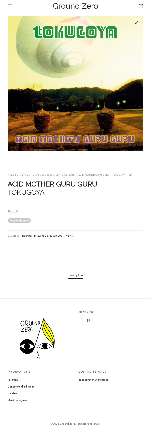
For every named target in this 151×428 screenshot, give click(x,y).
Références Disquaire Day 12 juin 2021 (53, 175)
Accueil (12, 175)
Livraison (13, 393)
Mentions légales (17, 400)
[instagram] (89, 321)
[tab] (75, 275)
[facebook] (81, 321)
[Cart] (141, 6)
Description (75, 275)
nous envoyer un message (93, 380)
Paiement (13, 380)
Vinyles (24, 175)
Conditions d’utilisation (21, 387)
